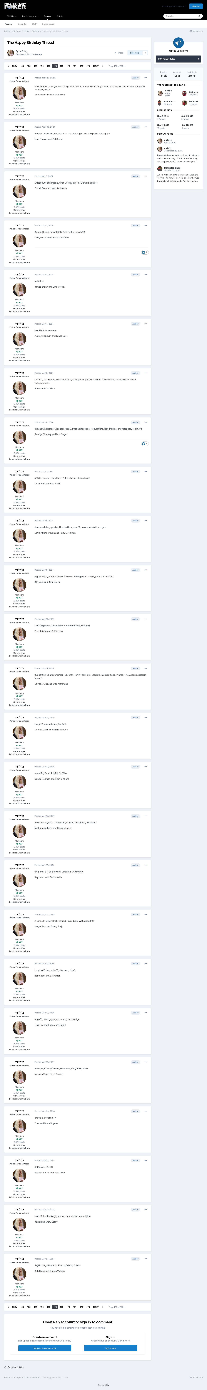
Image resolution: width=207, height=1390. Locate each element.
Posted (45, 77)
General (38, 54)
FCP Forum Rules (166, 59)
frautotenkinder (172, 101)
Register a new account (45, 1348)
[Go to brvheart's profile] (184, 103)
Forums (8, 24)
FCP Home (12, 16)
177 (75, 66)
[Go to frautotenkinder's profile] (159, 103)
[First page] (8, 66)
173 (48, 66)
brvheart (193, 101)
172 (42, 66)
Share (119, 53)
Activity (60, 16)
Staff (34, 24)
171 (35, 66)
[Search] (199, 16)
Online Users (48, 24)
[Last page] (102, 66)
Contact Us (103, 1385)
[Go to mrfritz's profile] (10, 53)
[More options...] (146, 78)
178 (81, 66)
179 (88, 66)
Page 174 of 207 (116, 66)
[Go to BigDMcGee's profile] (184, 93)
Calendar (22, 24)
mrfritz (22, 51)
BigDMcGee (195, 92)
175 (61, 66)
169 (22, 66)
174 (55, 66)
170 (29, 66)
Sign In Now (110, 1348)
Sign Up (196, 6)
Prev (14, 66)
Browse (47, 16)
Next (96, 66)
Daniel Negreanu (30, 16)
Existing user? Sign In (173, 6)
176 (68, 66)
